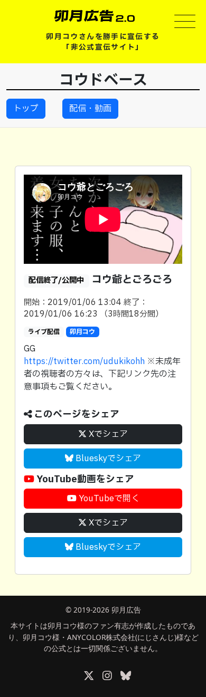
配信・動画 (90, 108)
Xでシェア (107, 434)
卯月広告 (126, 610)
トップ (26, 108)
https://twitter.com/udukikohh (84, 361)
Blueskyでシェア (107, 458)
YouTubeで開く (108, 498)
